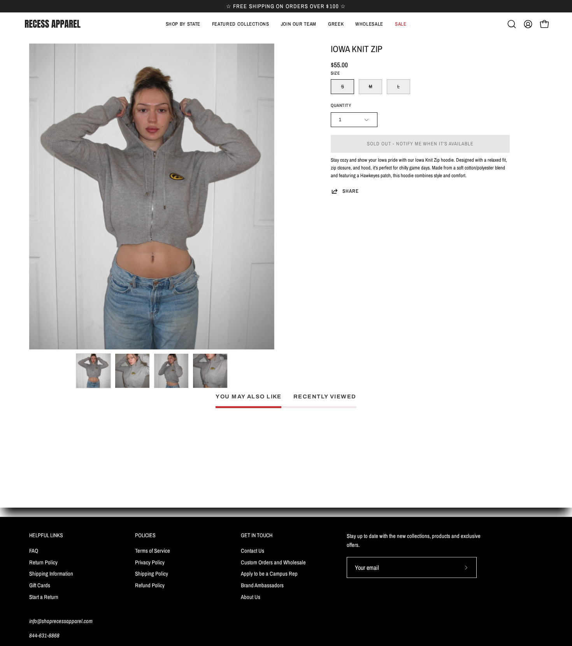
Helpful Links (46, 535)
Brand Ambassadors (262, 585)
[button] (240, 24)
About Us (250, 596)
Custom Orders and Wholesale (273, 562)
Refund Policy (150, 585)
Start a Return (43, 596)
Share (350, 191)
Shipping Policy (151, 573)
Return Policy (43, 562)
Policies (145, 535)
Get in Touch (256, 535)
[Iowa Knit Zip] (93, 370)
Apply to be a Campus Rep (269, 573)
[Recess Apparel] (52, 24)
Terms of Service (152, 550)
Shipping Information (51, 573)
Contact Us (252, 550)
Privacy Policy (150, 562)
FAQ (33, 550)
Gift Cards (39, 585)
